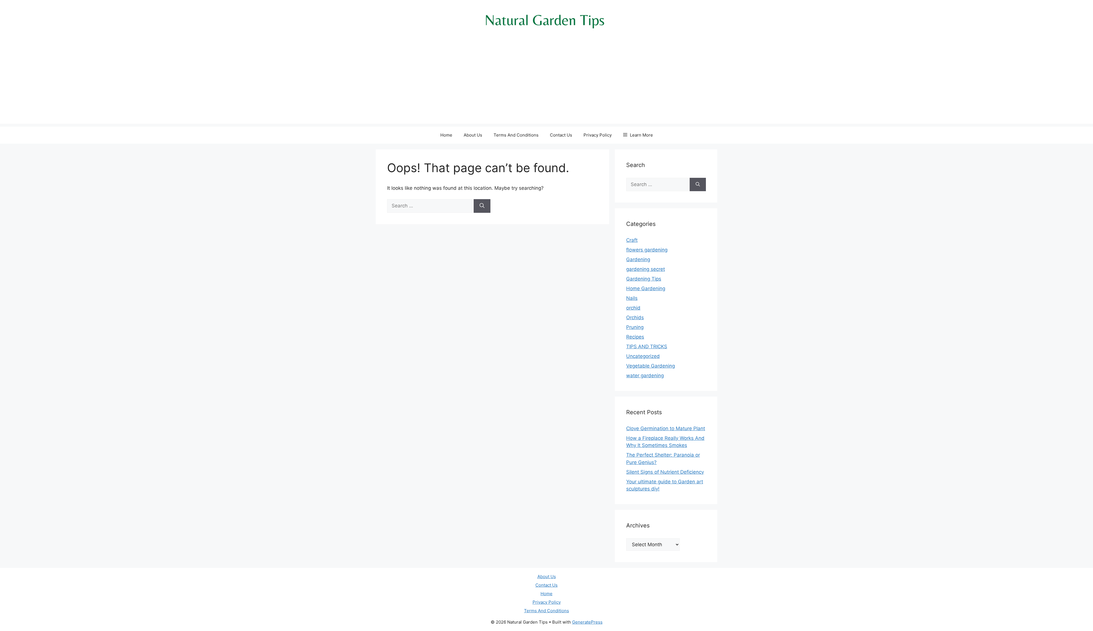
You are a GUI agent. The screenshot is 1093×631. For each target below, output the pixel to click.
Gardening (638, 259)
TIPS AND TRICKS (646, 346)
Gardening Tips (643, 279)
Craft (632, 240)
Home (446, 135)
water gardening (645, 375)
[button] (638, 135)
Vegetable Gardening (650, 366)
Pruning (635, 327)
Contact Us (561, 135)
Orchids (635, 317)
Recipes (635, 337)
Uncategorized (643, 356)
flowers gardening (646, 250)
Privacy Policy (598, 135)
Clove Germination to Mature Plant (665, 428)
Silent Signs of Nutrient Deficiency (665, 472)
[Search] (482, 206)
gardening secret (645, 269)
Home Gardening (645, 288)
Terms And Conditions (516, 135)
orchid (633, 308)
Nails (632, 298)
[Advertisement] (546, 84)
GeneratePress (587, 622)
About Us (473, 135)
